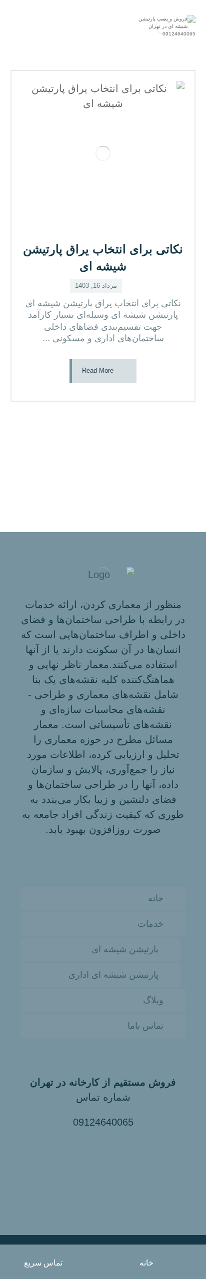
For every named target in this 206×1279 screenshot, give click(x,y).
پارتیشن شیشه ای (125, 949)
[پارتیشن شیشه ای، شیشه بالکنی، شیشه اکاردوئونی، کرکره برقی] (163, 26)
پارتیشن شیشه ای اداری (113, 975)
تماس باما (146, 1026)
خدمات (151, 924)
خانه (156, 898)
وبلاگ (153, 1000)
